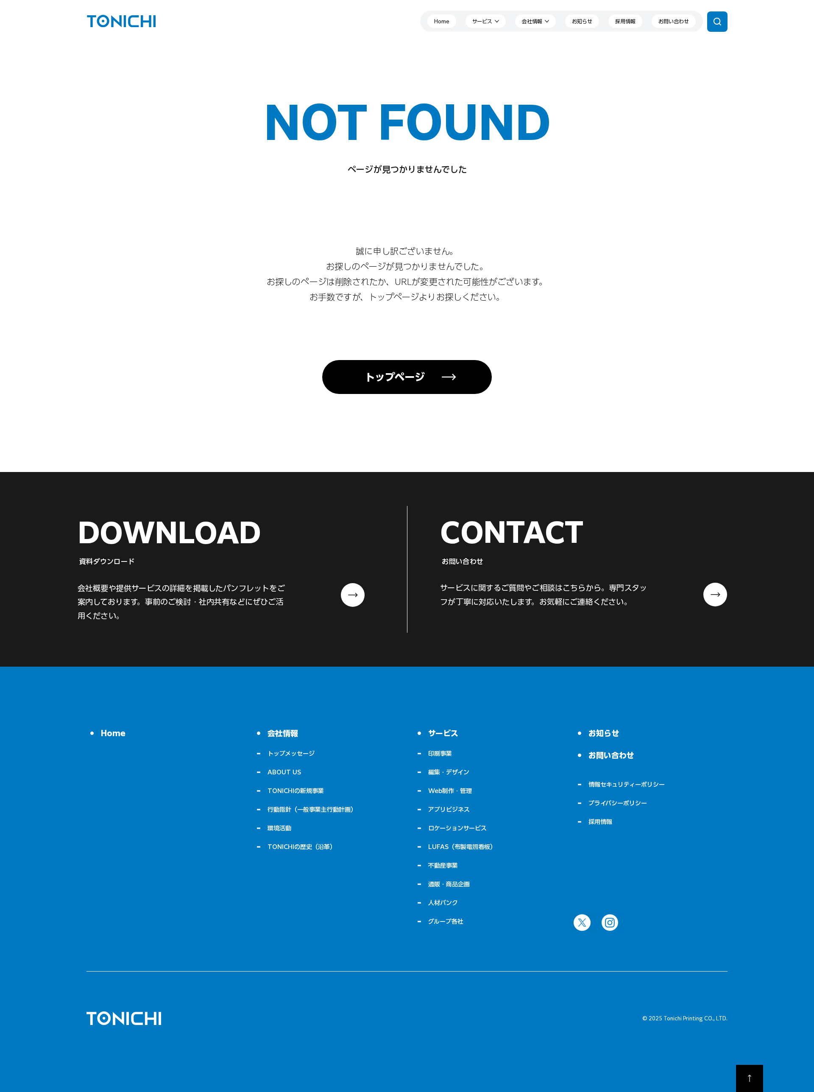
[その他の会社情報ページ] (547, 21)
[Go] (749, 1078)
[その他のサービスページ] (497, 21)
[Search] (717, 21)
